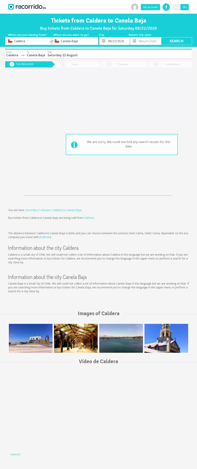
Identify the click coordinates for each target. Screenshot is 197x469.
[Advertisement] (25, 133)
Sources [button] (15, 454)
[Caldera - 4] (75, 338)
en (184, 7)
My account (150, 7)
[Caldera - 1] (121, 338)
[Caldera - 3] (30, 338)
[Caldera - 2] (166, 338)
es (176, 7)
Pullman (89, 218)
